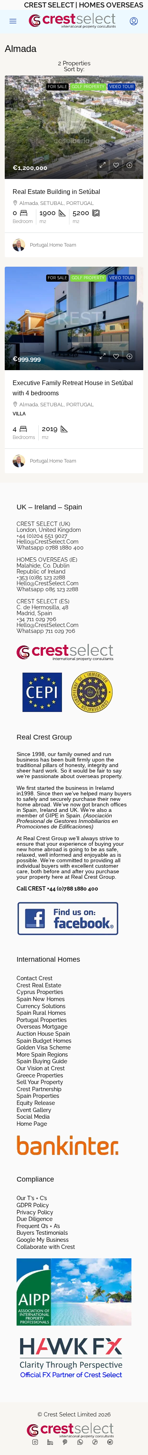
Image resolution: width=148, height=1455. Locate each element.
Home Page (32, 1124)
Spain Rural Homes (41, 1013)
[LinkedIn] (51, 1442)
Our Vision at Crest (41, 1069)
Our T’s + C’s (32, 1199)
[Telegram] (111, 1442)
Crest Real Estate (39, 986)
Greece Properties (40, 1076)
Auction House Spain (43, 1034)
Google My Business (43, 1240)
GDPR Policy (33, 1206)
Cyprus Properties (40, 992)
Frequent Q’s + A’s (38, 1226)
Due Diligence (34, 1219)
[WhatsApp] (81, 1442)
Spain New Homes (41, 999)
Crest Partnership (39, 1090)
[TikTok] (96, 1442)
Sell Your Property (40, 1082)
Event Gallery (34, 1110)
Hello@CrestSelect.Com (48, 541)
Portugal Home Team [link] (53, 245)
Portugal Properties (42, 1020)
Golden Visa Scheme (44, 1048)
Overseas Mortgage (42, 1027)
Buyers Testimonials (42, 1233)
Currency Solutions (41, 1007)
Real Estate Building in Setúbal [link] (56, 191)
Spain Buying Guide (42, 1062)
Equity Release (36, 1103)
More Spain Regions (42, 1055)
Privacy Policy (35, 1213)
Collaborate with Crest (46, 1247)
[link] (74, 127)
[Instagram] (36, 1442)
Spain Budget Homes (44, 1041)
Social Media (33, 1117)
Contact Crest (34, 979)
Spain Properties (38, 1096)
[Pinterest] (66, 1442)
